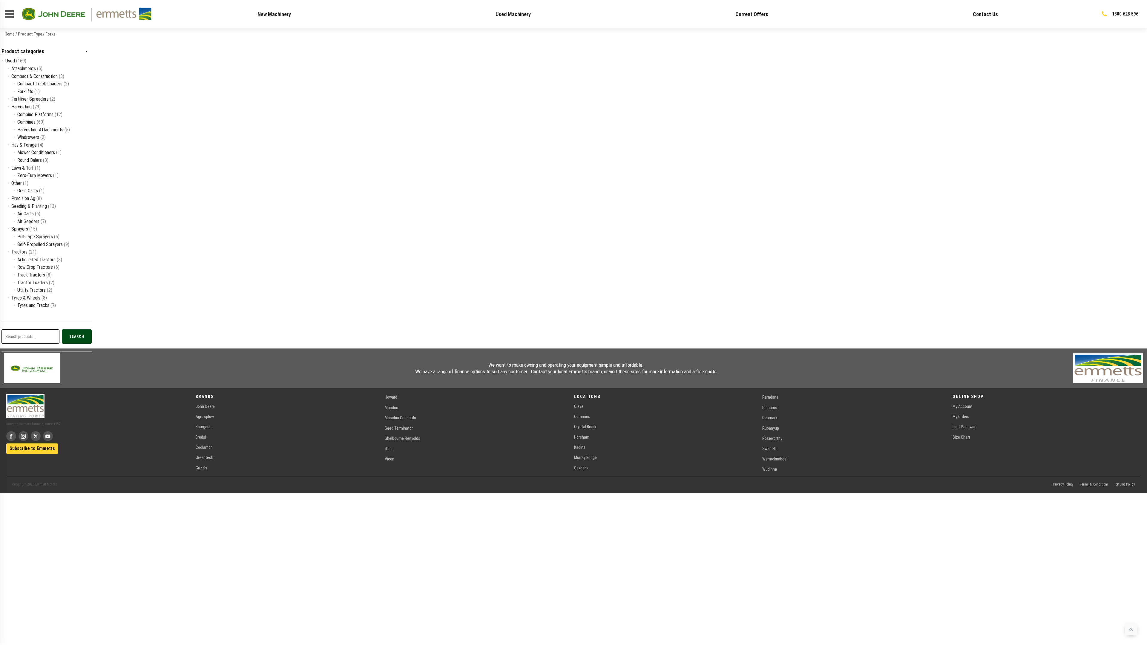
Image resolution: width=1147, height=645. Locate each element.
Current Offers (751, 14)
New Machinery (274, 14)
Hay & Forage (24, 145)
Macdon (391, 407)
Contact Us (985, 14)
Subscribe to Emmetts (32, 448)
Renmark (769, 417)
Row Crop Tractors (35, 267)
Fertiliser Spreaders (30, 99)
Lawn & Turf (22, 168)
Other (16, 183)
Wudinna (769, 469)
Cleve (578, 406)
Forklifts (25, 91)
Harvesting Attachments (40, 130)
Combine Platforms (35, 114)
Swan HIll (770, 448)
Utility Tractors (31, 290)
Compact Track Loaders (39, 84)
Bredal (201, 437)
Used (10, 61)
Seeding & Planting (29, 206)
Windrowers (28, 137)
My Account (963, 406)
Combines (26, 122)
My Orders (961, 416)
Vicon (389, 459)
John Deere (205, 406)
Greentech (204, 457)
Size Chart (961, 437)
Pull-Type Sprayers (35, 236)
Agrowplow (205, 416)
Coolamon (204, 447)
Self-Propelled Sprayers (40, 244)
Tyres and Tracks (33, 305)
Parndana (770, 397)
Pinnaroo (769, 407)
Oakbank (581, 468)
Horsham (581, 437)
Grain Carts (27, 191)
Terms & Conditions (1094, 484)
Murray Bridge (585, 457)
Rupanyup (770, 428)
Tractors (19, 252)
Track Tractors (31, 275)
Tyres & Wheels (25, 298)
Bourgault (204, 426)
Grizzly (201, 468)
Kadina (579, 447)
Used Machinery (513, 14)
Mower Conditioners (36, 152)
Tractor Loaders (32, 282)
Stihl (388, 448)
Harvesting (21, 107)
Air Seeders (28, 221)
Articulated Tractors (36, 259)
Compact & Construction (34, 76)
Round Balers (29, 160)
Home (10, 34)
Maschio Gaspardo (400, 417)
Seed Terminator (399, 428)
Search (76, 336)
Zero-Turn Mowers (34, 175)
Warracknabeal (774, 459)
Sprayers (19, 229)
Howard (391, 397)
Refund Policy (1125, 484)
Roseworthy (772, 438)
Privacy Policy (1063, 484)
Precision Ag (23, 198)
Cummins (582, 416)
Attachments (23, 68)
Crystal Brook (585, 426)
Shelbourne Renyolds (402, 438)
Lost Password (965, 426)
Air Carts (25, 213)
